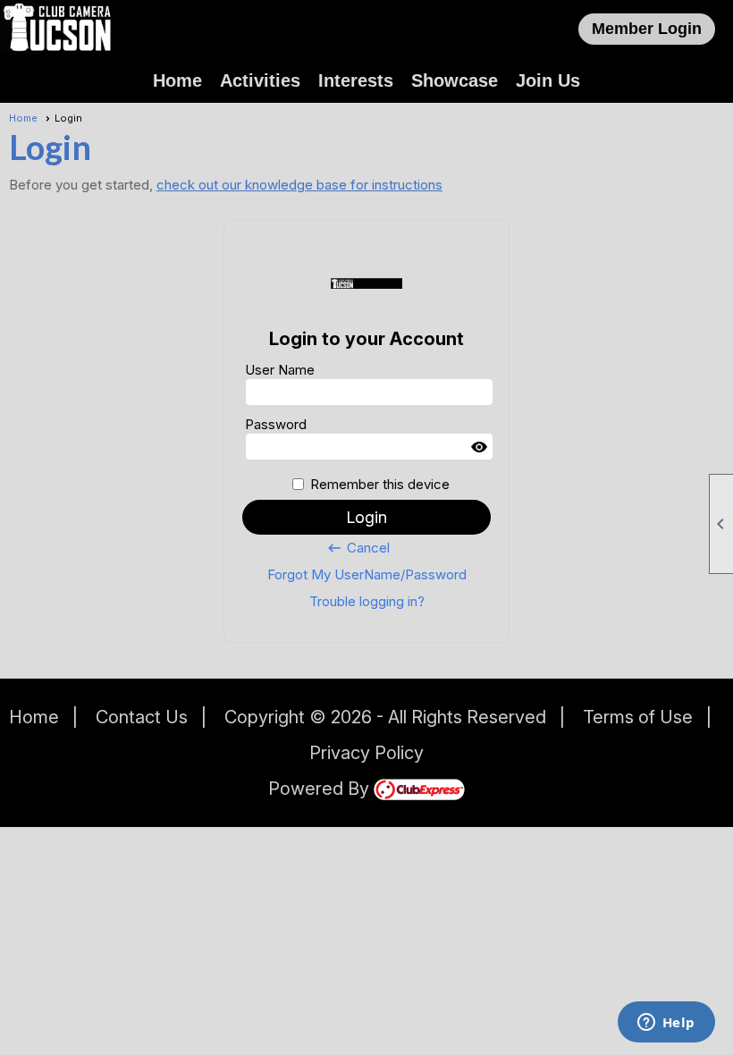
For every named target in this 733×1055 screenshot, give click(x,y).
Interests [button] (355, 80)
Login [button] (366, 517)
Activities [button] (260, 80)
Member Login (647, 29)
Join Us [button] (548, 80)
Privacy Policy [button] (366, 753)
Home (177, 80)
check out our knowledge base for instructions (299, 184)
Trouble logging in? (367, 601)
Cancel (358, 548)
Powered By (321, 788)
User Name (280, 369)
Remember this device (380, 484)
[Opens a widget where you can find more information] (666, 1023)
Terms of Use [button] (638, 717)
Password (276, 424)
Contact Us (142, 717)
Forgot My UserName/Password (367, 574)
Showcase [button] (454, 80)
